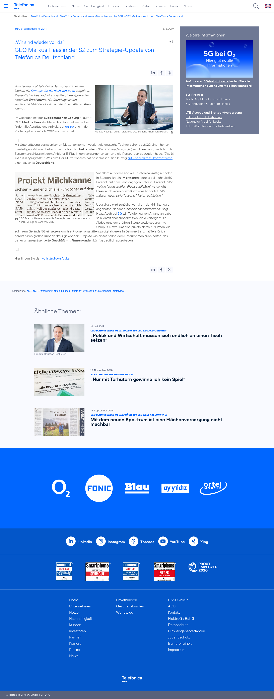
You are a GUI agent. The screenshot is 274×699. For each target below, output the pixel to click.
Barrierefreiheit (180, 643)
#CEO (36, 291)
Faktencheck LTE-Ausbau (204, 117)
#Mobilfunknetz (62, 291)
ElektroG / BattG (181, 618)
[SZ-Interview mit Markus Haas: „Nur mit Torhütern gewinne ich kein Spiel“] (135, 382)
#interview (118, 291)
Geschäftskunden (130, 606)
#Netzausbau (86, 291)
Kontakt (174, 612)
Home (74, 600)
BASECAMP (178, 600)
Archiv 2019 (116, 16)
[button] (153, 73)
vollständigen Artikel (56, 258)
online (69, 126)
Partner (147, 6)
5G (120, 213)
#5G (29, 291)
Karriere (161, 6)
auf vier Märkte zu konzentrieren (150, 158)
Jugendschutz (179, 637)
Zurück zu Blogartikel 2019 (31, 28)
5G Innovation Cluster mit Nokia (208, 104)
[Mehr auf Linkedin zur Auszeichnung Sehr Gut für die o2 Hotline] (131, 571)
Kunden (113, 6)
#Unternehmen (103, 291)
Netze (76, 6)
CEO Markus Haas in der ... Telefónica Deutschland (154, 16)
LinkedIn (85, 541)
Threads (147, 541)
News (188, 6)
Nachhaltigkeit (94, 6)
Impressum (176, 649)
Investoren (130, 6)
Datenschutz (178, 624)
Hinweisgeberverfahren (186, 631)
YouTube (177, 541)
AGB (172, 606)
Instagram (116, 541)
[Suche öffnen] (256, 6)
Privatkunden (126, 600)
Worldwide (124, 612)
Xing (204, 541)
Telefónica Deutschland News (77, 16)
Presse (175, 6)
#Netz (75, 291)
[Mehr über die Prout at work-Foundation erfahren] (203, 571)
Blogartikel (102, 16)
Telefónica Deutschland (44, 16)
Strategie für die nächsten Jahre (53, 91)
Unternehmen (58, 6)
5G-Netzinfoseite (216, 81)
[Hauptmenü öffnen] (6, 6)
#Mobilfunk (47, 291)
